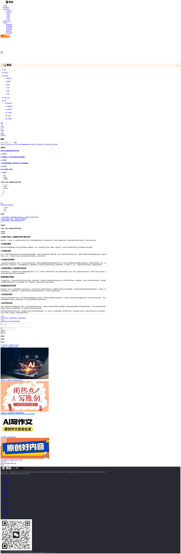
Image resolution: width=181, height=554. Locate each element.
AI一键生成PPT (48, 144)
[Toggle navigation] (1, 3)
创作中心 (4, 135)
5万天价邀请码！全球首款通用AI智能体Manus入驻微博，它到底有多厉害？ (20, 217)
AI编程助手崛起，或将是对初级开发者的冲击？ (13, 220)
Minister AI (12, 144)
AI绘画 (28, 144)
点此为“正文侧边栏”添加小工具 (8, 463)
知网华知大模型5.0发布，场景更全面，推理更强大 (14, 219)
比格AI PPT (3, 144)
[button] (5, 76)
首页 (4, 175)
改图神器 (24, 144)
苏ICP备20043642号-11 (28, 551)
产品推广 (55, 144)
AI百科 (5, 177)
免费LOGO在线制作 (37, 144)
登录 (2, 123)
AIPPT (16, 144)
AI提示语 (20, 144)
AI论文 (8, 144)
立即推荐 (3, 233)
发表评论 (3, 331)
